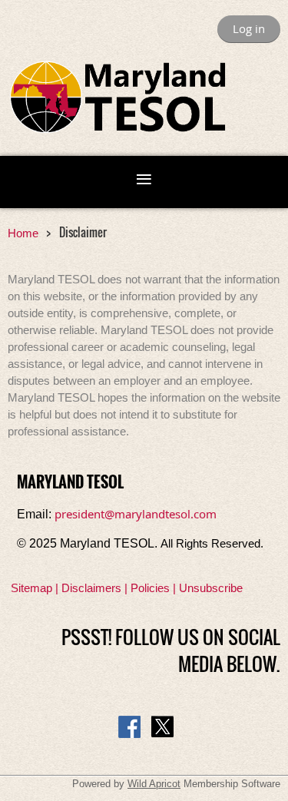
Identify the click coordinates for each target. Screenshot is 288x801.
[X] (162, 727)
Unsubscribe (211, 587)
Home (23, 233)
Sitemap (31, 587)
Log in (249, 28)
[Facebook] (129, 727)
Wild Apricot (153, 783)
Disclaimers (91, 587)
